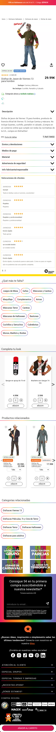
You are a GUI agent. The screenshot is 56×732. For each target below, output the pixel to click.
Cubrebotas (33, 324)
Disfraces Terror (10, 527)
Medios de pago (9, 150)
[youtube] (31, 655)
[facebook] (13, 655)
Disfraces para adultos (13, 535)
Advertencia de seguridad (14, 163)
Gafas (25, 290)
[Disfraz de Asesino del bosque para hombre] (5, 427)
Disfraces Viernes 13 (12, 510)
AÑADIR (15, 405)
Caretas (26, 307)
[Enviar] (47, 604)
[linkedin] (43, 655)
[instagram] (19, 655)
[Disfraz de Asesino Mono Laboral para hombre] (33, 427)
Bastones (34, 316)
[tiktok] (25, 655)
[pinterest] (37, 655)
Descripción (7, 111)
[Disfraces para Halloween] (40, 572)
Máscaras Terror (10, 307)
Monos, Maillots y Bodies (14, 333)
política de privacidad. (13, 616)
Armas (39, 299)
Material (6, 157)
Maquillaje (8, 299)
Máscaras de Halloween (14, 316)
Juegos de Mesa (10, 290)
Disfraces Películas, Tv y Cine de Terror (20, 518)
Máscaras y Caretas (42, 290)
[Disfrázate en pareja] (40, 558)
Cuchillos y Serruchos (13, 324)
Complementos (24, 299)
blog (32, 643)
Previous (2, 383)
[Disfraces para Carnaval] (12, 572)
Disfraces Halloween (31, 527)
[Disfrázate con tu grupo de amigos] (12, 558)
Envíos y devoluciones (12, 144)
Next (52, 383)
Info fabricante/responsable (15, 169)
